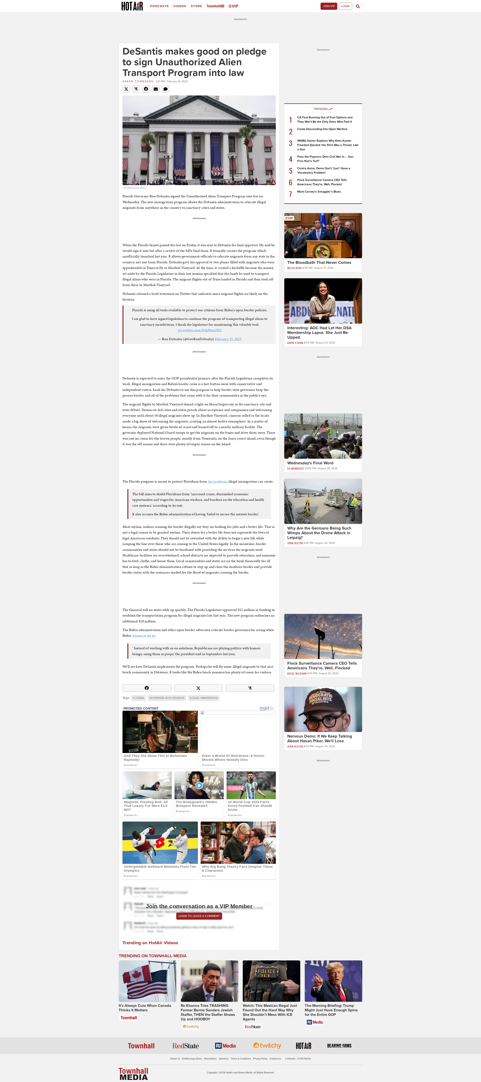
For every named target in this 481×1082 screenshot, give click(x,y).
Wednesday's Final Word (310, 463)
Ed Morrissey (295, 468)
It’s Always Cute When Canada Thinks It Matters (145, 1007)
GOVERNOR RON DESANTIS (166, 698)
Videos (179, 6)
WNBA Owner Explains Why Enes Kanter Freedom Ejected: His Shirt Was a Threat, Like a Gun (327, 145)
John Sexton (295, 543)
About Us (175, 1058)
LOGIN (345, 6)
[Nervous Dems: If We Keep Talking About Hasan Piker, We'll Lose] (323, 709)
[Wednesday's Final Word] (323, 436)
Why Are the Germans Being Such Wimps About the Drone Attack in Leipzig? (319, 533)
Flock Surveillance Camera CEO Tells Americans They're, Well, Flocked (322, 665)
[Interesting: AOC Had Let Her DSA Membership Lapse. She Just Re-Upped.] (323, 301)
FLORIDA (138, 698)
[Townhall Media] (133, 1073)
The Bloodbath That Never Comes (319, 262)
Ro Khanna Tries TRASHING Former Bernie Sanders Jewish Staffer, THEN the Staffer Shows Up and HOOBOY (208, 1012)
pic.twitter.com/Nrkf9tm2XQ (199, 330)
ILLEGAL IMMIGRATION (204, 698)
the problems (218, 481)
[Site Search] (358, 6)
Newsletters (210, 1058)
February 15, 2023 (228, 338)
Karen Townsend (138, 81)
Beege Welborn (296, 673)
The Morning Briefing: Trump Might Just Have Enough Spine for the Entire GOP (331, 1010)
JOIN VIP (329, 6)
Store (196, 6)
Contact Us (275, 1058)
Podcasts (159, 6)
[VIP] (234, 6)
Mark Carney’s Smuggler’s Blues (319, 192)
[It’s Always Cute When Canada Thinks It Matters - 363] (147, 981)
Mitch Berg (294, 268)
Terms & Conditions (241, 1058)
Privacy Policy (260, 1058)
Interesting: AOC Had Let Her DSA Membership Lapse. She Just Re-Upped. (319, 332)
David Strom (295, 343)
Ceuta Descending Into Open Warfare (322, 129)
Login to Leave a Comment (199, 916)
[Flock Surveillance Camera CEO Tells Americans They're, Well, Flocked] (323, 636)
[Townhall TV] (216, 6)
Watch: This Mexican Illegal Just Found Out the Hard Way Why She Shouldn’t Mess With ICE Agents (270, 1012)
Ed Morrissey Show (192, 1058)
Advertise (224, 1058)
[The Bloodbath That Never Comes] (323, 235)
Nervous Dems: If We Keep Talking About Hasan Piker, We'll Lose (319, 738)
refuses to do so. (144, 635)
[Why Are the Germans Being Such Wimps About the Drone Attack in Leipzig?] (323, 501)
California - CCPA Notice (298, 1058)
